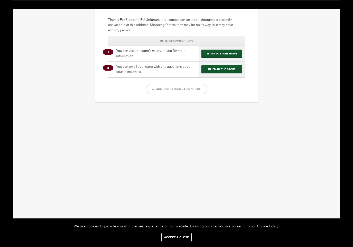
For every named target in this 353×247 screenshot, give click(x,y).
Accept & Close (176, 237)
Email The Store (224, 69)
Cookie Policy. (268, 226)
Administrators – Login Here (178, 89)
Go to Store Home (223, 53)
